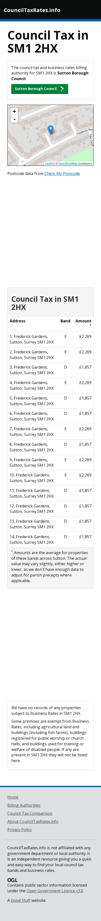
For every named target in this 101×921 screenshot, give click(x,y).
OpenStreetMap (67, 163)
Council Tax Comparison (29, 813)
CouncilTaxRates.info (32, 10)
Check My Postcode (62, 173)
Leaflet (49, 163)
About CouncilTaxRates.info (32, 821)
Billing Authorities (23, 805)
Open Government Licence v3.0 (54, 890)
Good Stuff (20, 900)
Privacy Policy (19, 829)
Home (12, 797)
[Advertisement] (50, 230)
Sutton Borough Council (36, 88)
